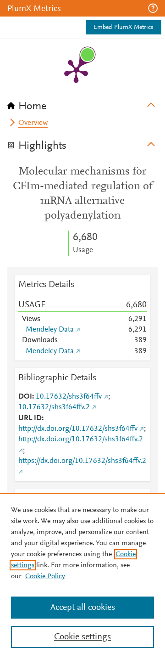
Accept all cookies (82, 607)
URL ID (30, 418)
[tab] (82, 103)
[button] (153, 8)
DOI (25, 396)
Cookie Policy (45, 576)
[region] (82, 576)
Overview (33, 123)
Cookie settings (82, 637)
